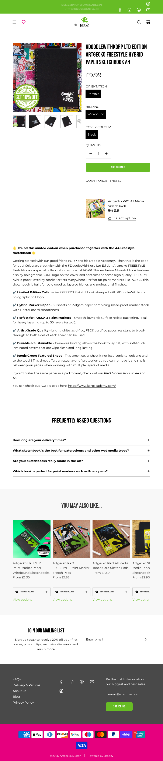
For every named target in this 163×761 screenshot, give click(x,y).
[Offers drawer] (23, 22)
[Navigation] (14, 22)
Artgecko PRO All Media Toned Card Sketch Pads (110, 565)
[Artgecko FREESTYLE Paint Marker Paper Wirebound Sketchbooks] (32, 539)
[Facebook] (120, 10)
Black (91, 134)
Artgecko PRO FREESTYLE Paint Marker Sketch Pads (71, 568)
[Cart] (148, 22)
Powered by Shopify (100, 755)
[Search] (138, 22)
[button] (16, 77)
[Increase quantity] (106, 153)
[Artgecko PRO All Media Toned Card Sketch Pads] (111, 539)
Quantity (93, 145)
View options (22, 600)
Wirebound (95, 114)
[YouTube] (148, 10)
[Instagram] (129, 10)
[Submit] (145, 639)
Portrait (93, 94)
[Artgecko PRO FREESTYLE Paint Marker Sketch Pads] (71, 539)
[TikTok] (148, 4)
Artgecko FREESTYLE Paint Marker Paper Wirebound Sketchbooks (31, 568)
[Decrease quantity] (90, 153)
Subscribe (119, 706)
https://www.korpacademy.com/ (92, 386)
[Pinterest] (138, 10)
